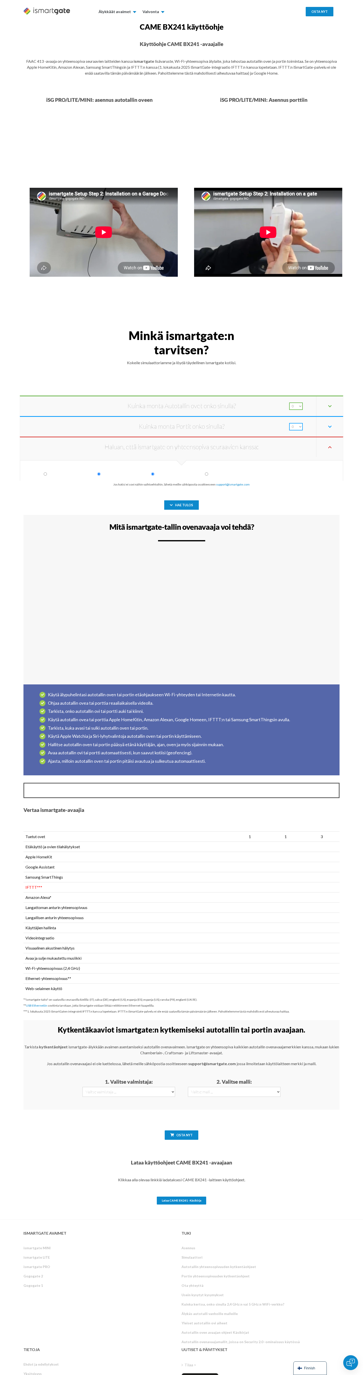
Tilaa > (190, 1364)
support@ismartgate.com (233, 484)
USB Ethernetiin (36, 1005)
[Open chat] (350, 1362)
